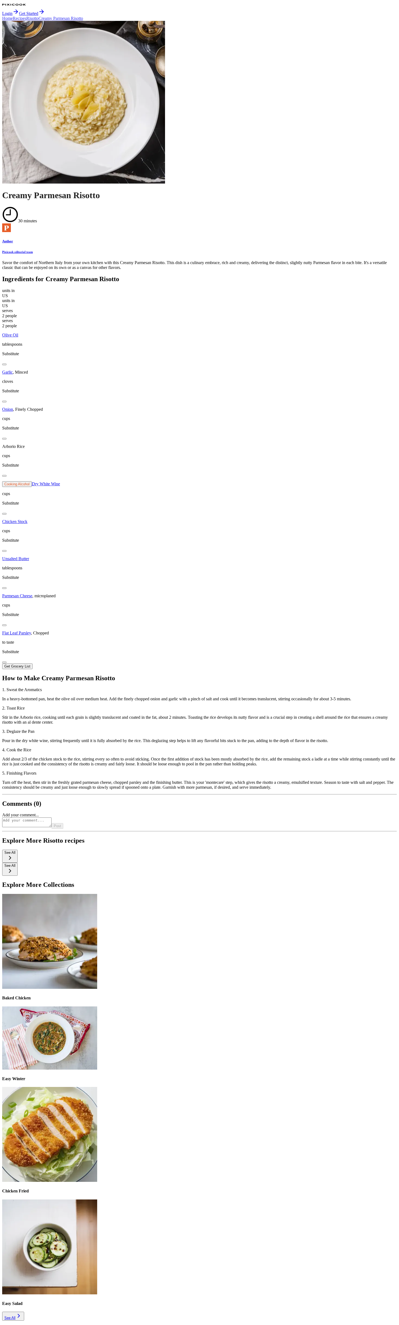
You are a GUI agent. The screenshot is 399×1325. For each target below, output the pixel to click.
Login (7, 13)
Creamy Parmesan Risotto (61, 18)
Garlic (7, 372)
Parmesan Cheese (17, 595)
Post (57, 826)
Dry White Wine (46, 484)
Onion (7, 409)
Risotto (32, 18)
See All (9, 1318)
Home (7, 18)
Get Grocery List (17, 666)
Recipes (19, 18)
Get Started (28, 13)
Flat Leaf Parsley (16, 633)
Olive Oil (10, 335)
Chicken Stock (14, 521)
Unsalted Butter (15, 558)
